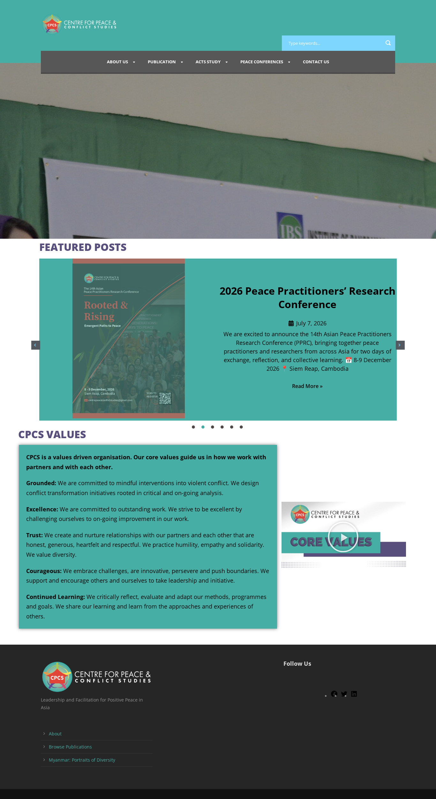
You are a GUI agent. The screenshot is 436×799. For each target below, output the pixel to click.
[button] (35, 345)
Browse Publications (70, 747)
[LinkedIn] (354, 696)
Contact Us (316, 62)
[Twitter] (344, 696)
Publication (162, 62)
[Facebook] (334, 696)
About (55, 734)
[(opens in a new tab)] (128, 340)
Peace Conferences (261, 62)
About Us (117, 62)
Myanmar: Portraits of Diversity (82, 760)
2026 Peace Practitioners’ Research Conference (307, 297)
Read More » (307, 386)
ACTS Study (208, 62)
